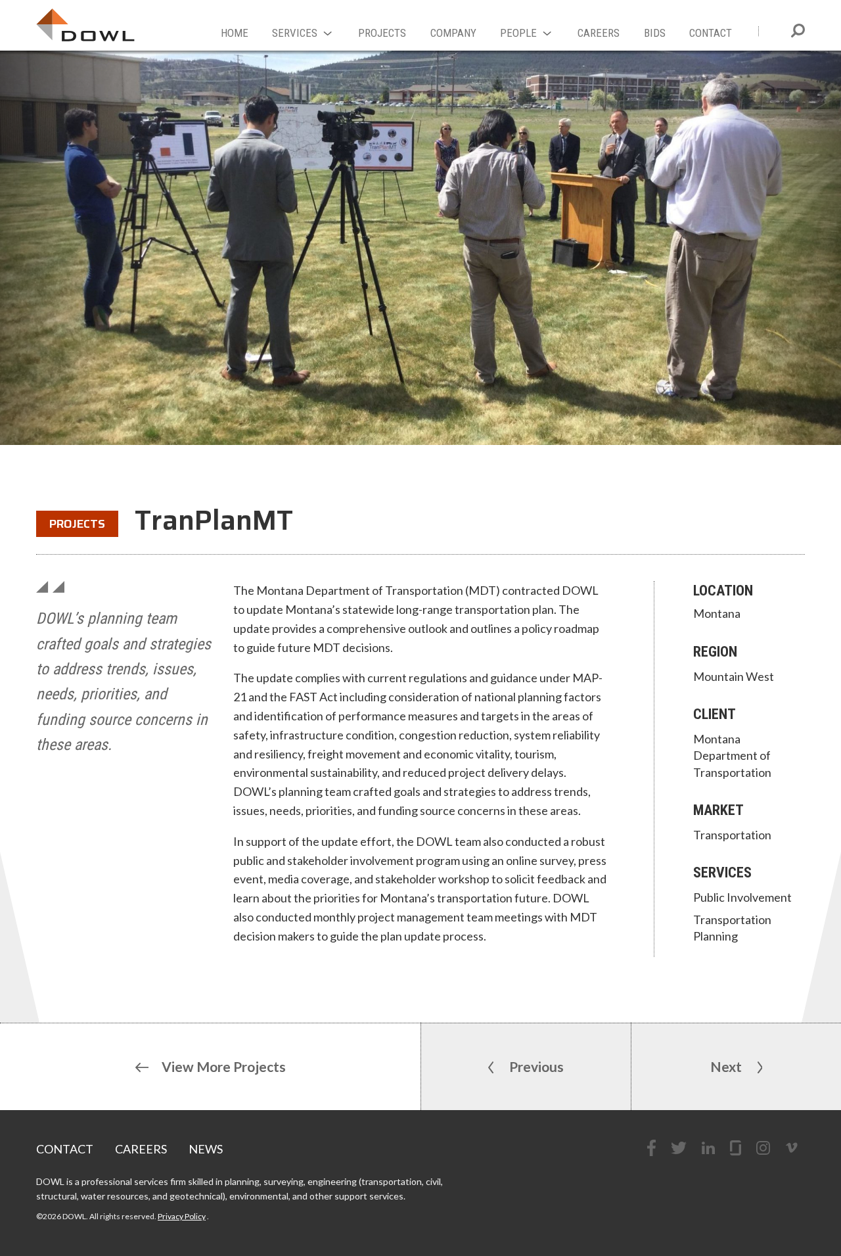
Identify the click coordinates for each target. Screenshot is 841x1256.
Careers (599, 32)
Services (294, 32)
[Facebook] (651, 1148)
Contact (710, 32)
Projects (382, 32)
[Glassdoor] (735, 1147)
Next (727, 1066)
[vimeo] (791, 1147)
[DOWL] (85, 25)
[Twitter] (679, 1148)
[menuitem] (235, 34)
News (206, 1149)
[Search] (798, 30)
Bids (655, 32)
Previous (535, 1066)
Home (234, 32)
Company (453, 32)
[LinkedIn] (708, 1148)
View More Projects (224, 1066)
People (518, 32)
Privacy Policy (182, 1216)
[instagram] (763, 1148)
